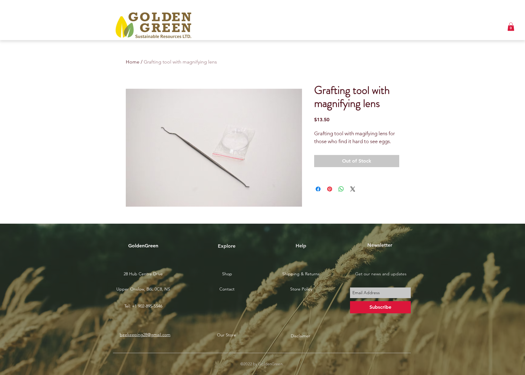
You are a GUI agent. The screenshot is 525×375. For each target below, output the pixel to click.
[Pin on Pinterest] (329, 189)
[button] (510, 26)
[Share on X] (352, 189)
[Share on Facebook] (318, 189)
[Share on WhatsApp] (341, 189)
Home (132, 62)
